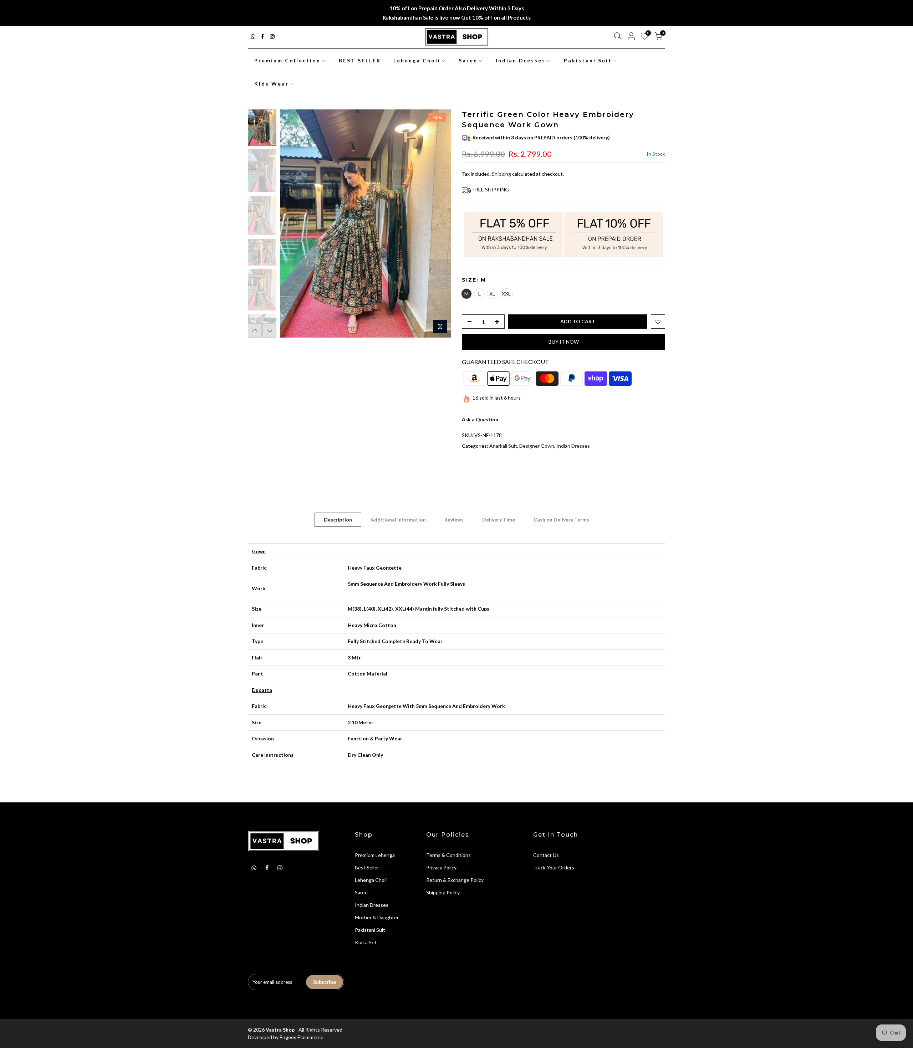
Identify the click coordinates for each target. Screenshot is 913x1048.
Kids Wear (271, 84)
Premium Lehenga (375, 855)
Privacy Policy (441, 867)
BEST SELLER (360, 60)
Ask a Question (480, 419)
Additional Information (398, 520)
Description (338, 520)
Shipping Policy (443, 892)
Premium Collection (287, 60)
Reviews (454, 520)
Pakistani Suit (588, 60)
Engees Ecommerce (301, 1037)
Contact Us (546, 855)
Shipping (501, 174)
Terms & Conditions (448, 855)
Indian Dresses (521, 60)
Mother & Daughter (377, 917)
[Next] (439, 223)
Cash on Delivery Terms (561, 520)
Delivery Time (498, 520)
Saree (468, 60)
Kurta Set (366, 942)
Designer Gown (536, 446)
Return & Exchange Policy (455, 880)
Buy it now (564, 342)
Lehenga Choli (416, 60)
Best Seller (367, 867)
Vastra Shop (280, 1030)
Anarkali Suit (503, 446)
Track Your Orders (553, 867)
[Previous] (292, 223)
